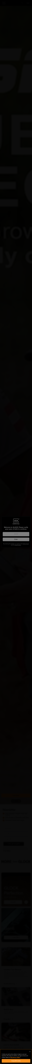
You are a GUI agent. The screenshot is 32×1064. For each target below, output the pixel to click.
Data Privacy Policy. (15, 1057)
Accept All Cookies (16, 1060)
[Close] (30, 1051)
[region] (16, 1056)
